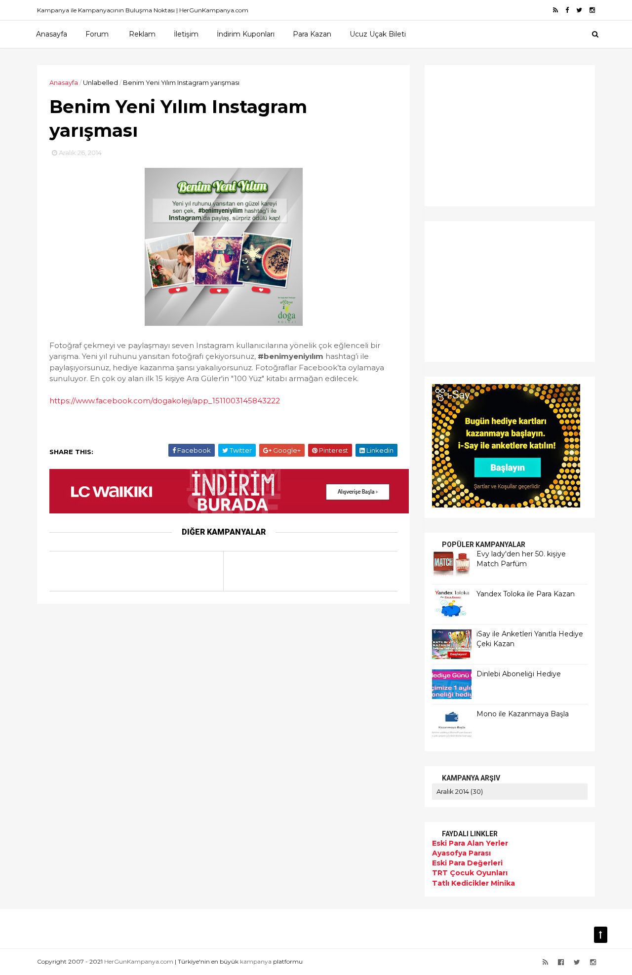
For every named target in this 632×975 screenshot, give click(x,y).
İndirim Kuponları (246, 34)
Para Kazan (312, 34)
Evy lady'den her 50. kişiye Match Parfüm (521, 558)
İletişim (186, 34)
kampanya (256, 961)
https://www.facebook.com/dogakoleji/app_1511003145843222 (164, 400)
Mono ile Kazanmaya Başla (522, 713)
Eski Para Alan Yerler (470, 843)
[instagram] (592, 10)
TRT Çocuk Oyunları (470, 872)
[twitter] (579, 10)
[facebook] (567, 10)
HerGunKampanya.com (138, 961)
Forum (97, 34)
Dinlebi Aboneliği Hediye (518, 673)
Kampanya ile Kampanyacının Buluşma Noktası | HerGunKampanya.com (142, 10)
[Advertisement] (493, 134)
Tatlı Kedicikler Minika (473, 883)
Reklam (142, 34)
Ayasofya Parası (461, 853)
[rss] (555, 10)
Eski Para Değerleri (467, 862)
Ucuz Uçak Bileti (378, 34)
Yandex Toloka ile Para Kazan (525, 593)
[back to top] (600, 935)
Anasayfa (51, 34)
